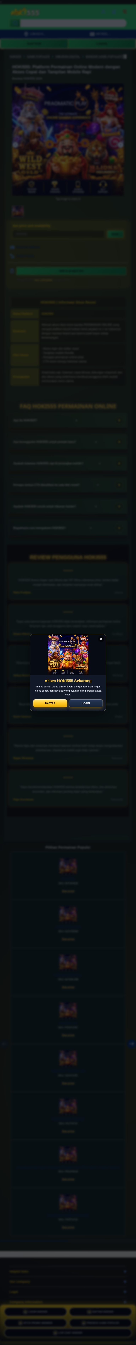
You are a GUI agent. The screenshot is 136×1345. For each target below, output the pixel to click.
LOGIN (86, 703)
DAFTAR (50, 703)
